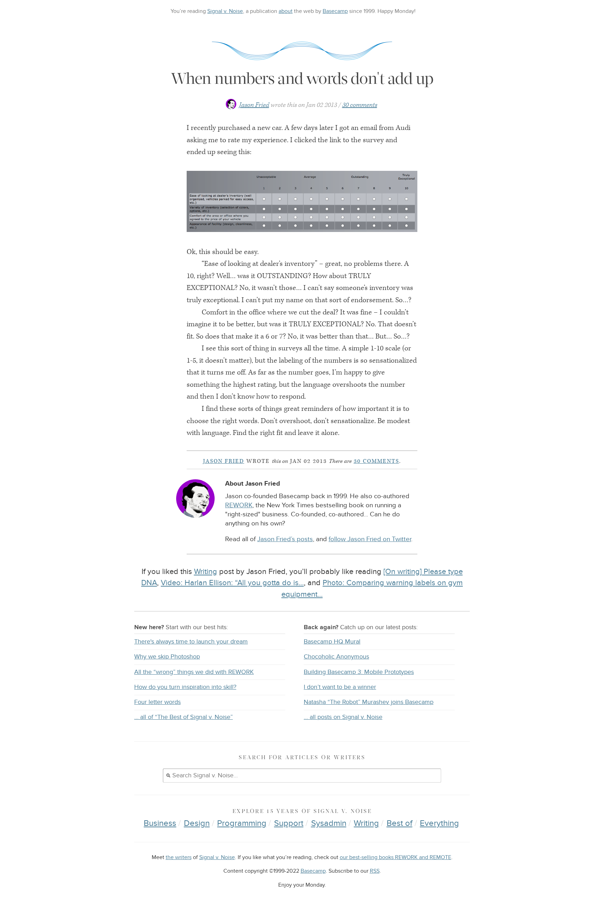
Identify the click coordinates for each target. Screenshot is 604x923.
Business (160, 823)
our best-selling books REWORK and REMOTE (395, 857)
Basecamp (335, 11)
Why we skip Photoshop (167, 656)
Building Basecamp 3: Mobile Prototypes (359, 672)
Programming (241, 823)
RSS (375, 871)
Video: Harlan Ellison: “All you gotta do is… (232, 582)
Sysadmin (328, 823)
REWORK (238, 505)
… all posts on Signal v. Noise (343, 717)
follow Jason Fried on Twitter (370, 539)
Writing (205, 571)
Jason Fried (254, 105)
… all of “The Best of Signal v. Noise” (183, 717)
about (286, 11)
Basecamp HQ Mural (332, 641)
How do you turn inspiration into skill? (185, 687)
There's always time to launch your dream (191, 641)
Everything (439, 823)
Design (197, 823)
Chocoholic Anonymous (336, 656)
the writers (179, 857)
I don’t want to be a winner (340, 687)
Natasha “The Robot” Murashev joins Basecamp (368, 702)
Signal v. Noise (225, 11)
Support (288, 823)
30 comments (359, 105)
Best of (399, 823)
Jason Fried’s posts (285, 539)
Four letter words (157, 702)
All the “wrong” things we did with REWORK (194, 672)
